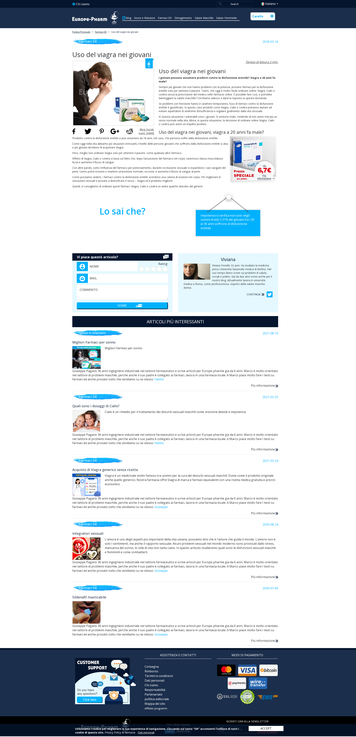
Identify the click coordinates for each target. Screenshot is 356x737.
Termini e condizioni (159, 676)
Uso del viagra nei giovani (124, 32)
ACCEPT (266, 728)
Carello (257, 16)
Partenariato (153, 694)
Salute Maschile (204, 18)
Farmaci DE (165, 18)
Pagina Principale (81, 32)
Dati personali (154, 680)
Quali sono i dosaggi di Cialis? (95, 406)
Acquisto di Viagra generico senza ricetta (105, 469)
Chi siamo (83, 4)
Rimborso (151, 671)
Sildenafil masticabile (89, 597)
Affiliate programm (156, 708)
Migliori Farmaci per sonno (94, 342)
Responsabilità (155, 690)
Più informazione (263, 386)
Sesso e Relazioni (144, 18)
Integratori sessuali (87, 533)
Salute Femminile (226, 18)
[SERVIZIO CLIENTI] (105, 681)
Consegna (152, 667)
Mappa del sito (155, 704)
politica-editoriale (157, 699)
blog (128, 18)
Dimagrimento (183, 18)
